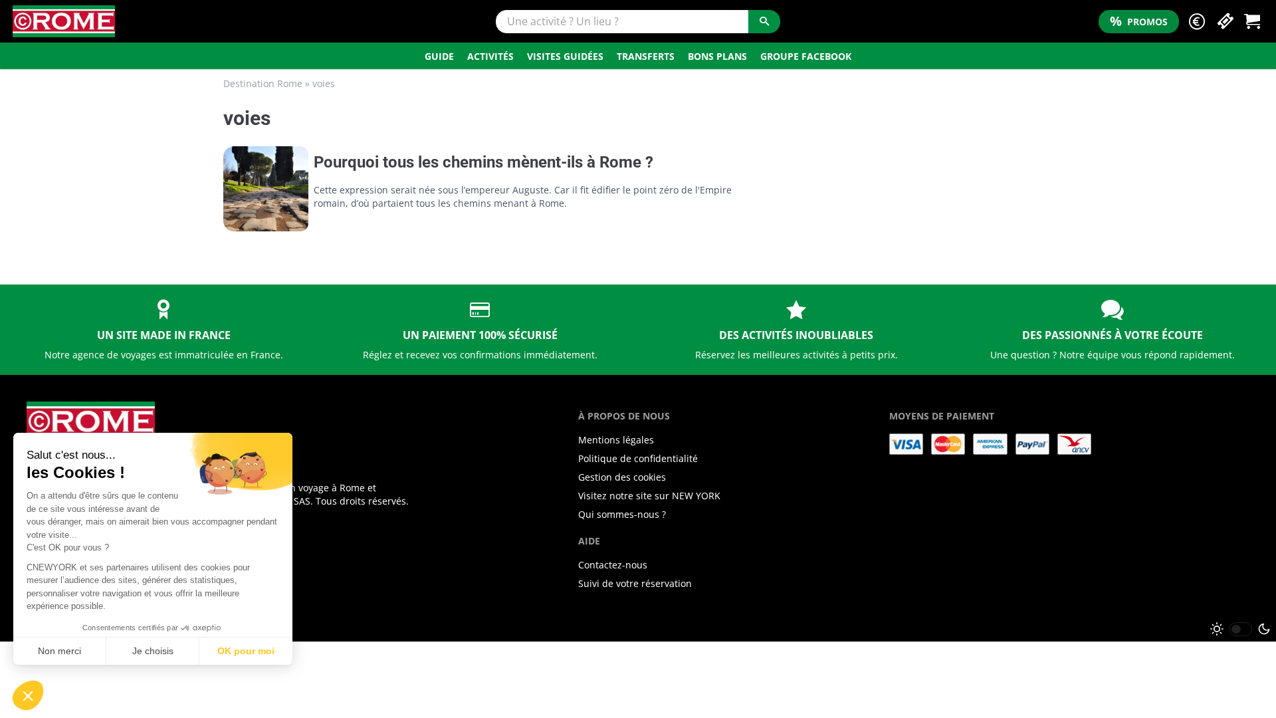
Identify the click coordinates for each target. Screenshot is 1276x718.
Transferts (646, 56)
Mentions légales (616, 439)
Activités (490, 56)
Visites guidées (565, 56)
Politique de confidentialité (638, 458)
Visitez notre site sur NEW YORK (649, 495)
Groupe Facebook (805, 56)
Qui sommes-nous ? (622, 514)
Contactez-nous (612, 564)
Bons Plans (717, 56)
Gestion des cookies (622, 477)
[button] (1197, 21)
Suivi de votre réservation (635, 583)
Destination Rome (262, 83)
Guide (439, 56)
